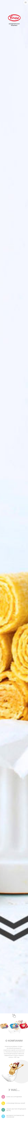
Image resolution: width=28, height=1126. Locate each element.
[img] (14, 1016)
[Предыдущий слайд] (1, 1026)
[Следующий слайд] (27, 1026)
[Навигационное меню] (26, 2)
